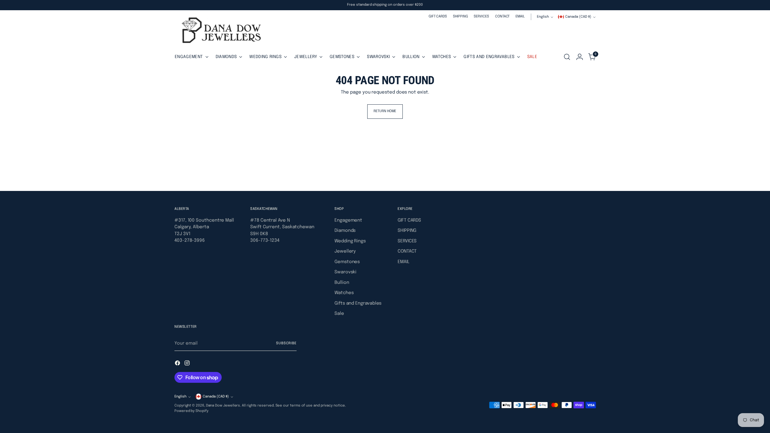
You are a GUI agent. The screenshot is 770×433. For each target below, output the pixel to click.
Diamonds (345, 230)
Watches (343, 292)
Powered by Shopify (191, 411)
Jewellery (345, 251)
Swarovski (345, 272)
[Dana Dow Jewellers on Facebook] (178, 364)
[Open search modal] (567, 57)
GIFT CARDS (409, 220)
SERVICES (407, 241)
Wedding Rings (350, 241)
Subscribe (286, 343)
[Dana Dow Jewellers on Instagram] (187, 364)
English (543, 17)
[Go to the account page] (580, 57)
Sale (339, 313)
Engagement (348, 220)
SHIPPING (407, 230)
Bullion (341, 282)
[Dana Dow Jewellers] (219, 31)
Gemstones (347, 261)
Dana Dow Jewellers (223, 405)
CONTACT (407, 251)
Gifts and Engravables (357, 303)
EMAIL (403, 261)
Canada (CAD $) (578, 17)
